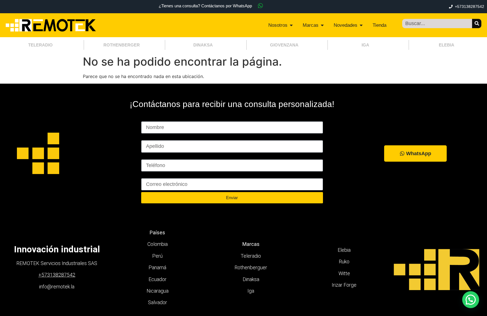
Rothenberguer (250, 267)
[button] (470, 299)
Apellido (150, 137)
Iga (250, 291)
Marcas (251, 244)
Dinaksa (251, 279)
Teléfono (150, 156)
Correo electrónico (162, 175)
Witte (344, 273)
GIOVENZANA (284, 45)
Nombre (150, 118)
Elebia (344, 250)
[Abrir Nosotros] (291, 25)
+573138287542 (56, 275)
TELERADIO (40, 45)
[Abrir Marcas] (322, 25)
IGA (365, 45)
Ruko (344, 261)
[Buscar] (476, 23)
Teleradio (251, 256)
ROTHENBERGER (121, 45)
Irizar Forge (344, 285)
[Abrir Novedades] (361, 25)
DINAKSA (203, 45)
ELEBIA (446, 45)
